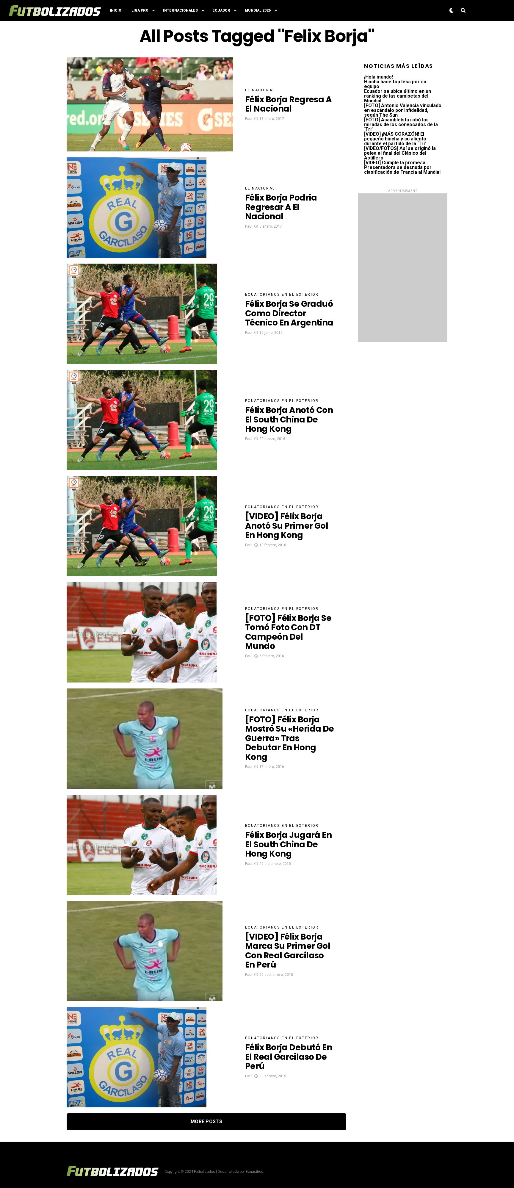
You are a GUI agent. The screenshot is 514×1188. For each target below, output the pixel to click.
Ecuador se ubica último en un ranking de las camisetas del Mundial (397, 96)
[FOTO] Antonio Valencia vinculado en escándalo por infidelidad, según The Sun (402, 110)
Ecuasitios (254, 1172)
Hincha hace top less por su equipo (395, 84)
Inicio (115, 10)
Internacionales (180, 10)
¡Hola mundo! (378, 77)
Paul (248, 119)
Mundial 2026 (258, 10)
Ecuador (221, 10)
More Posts (206, 1121)
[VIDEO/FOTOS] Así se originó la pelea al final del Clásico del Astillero (400, 153)
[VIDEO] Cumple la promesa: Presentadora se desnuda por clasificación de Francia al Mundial (402, 167)
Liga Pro (139, 10)
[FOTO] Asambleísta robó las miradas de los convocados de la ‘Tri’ (401, 124)
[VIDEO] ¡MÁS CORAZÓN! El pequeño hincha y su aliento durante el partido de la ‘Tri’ (395, 138)
